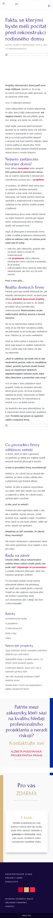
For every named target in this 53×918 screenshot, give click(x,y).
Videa (8, 638)
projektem (38, 179)
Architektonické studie (16, 618)
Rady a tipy (10, 633)
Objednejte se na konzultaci (31, 567)
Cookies (9, 906)
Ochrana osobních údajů (19, 899)
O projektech (11, 623)
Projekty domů (13, 878)
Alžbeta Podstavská (23, 45)
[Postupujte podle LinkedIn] (26, 889)
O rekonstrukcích (16, 49)
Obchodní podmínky (16, 903)
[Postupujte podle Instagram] (32, 889)
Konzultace (11, 882)
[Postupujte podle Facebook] (20, 889)
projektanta (18, 258)
